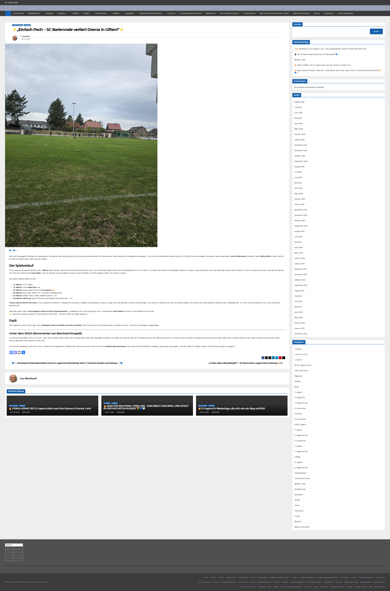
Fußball (62, 13)
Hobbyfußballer (328, 582)
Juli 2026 (298, 107)
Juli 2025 (298, 172)
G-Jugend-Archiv (301, 468)
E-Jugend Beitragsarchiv (228, 582)
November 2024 (300, 215)
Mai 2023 (298, 307)
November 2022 (300, 334)
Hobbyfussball (300, 473)
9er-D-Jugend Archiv (302, 365)
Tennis (86, 13)
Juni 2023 (298, 301)
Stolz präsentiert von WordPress (15, 582)
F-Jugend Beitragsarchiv (265, 582)
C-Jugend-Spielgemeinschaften (327, 577)
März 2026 (298, 129)
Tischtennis (101, 13)
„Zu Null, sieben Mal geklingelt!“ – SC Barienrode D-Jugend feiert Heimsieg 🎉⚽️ (245, 363)
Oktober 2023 (299, 280)
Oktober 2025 (299, 156)
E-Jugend (298, 430)
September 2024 (301, 226)
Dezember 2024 (300, 210)
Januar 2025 (299, 204)
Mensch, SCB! (300, 60)
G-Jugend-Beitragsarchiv (298, 582)
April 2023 (298, 312)
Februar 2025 (299, 199)
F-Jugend (298, 446)
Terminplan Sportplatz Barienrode (291, 587)
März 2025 (298, 194)
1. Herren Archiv (17, 25)
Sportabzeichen (345, 13)
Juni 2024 (298, 237)
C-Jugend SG (299, 398)
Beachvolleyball (301, 13)
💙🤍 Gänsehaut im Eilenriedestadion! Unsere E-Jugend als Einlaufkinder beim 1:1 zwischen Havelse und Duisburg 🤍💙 (67, 363)
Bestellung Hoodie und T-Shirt (274, 13)
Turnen (116, 13)
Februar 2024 (299, 258)
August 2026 (299, 102)
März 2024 (298, 253)
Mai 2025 (298, 183)
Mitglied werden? (365, 582)
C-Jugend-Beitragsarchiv (307, 577)
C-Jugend (107, 403)
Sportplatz (298, 495)
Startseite (18, 13)
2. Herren (298, 360)
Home (206, 577)
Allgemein (298, 376)
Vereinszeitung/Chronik (150, 13)
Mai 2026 (298, 118)
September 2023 (301, 285)
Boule (317, 13)
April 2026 (298, 123)
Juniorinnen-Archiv (302, 478)
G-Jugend (298, 462)
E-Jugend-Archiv (301, 435)
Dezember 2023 (300, 269)
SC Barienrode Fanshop (191, 13)
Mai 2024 (298, 242)
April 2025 (298, 188)
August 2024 (299, 231)
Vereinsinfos (34, 13)
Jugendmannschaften (351, 582)
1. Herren (298, 349)
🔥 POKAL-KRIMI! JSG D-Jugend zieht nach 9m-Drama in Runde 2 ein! (50, 408)
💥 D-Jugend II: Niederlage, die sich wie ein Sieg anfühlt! (231, 408)
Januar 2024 (299, 264)
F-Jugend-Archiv (301, 451)
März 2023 (298, 318)
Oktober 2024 (299, 221)
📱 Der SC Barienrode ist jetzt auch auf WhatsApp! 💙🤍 (316, 54)
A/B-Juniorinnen (301, 371)
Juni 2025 (298, 177)
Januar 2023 (299, 328)
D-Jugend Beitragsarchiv (366, 577)
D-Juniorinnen (300, 419)
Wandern (129, 13)
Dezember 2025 (300, 145)
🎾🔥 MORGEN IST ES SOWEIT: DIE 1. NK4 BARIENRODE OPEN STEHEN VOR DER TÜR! (330, 49)
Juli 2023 (298, 296)
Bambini (297, 381)
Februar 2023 (299, 323)
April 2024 (298, 247)
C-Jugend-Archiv (301, 403)
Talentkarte (249, 13)
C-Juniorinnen (300, 408)
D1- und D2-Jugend (204, 582)
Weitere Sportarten (302, 527)
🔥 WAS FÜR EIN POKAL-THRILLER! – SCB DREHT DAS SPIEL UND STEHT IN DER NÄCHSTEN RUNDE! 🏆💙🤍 (146, 407)
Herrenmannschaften (314, 582)
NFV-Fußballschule (229, 13)
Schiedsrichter (300, 489)
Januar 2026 (299, 140)
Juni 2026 (298, 113)
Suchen (297, 24)
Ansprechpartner (243, 577)
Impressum (211, 13)
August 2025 (299, 167)
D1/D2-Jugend (13, 405)
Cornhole (328, 13)
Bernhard (26, 36)
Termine (49, 13)
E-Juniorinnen (300, 441)
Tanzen (75, 13)
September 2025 (301, 161)
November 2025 (300, 150)
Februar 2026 (299, 134)
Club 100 (171, 13)
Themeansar (44, 582)
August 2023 (299, 291)
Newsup (34, 582)
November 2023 (300, 274)
